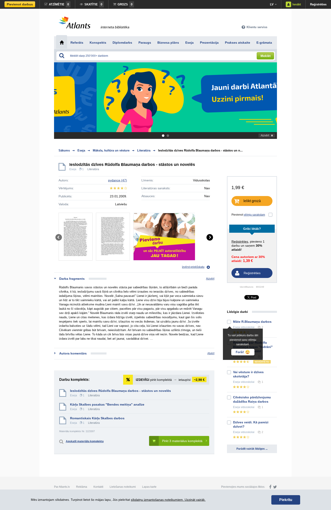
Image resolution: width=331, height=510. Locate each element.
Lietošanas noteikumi (123, 486)
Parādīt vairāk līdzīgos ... (252, 448)
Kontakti (98, 486)
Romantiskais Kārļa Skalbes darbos (97, 418)
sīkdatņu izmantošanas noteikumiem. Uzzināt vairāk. (168, 499)
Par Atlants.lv (62, 486)
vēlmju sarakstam (254, 214)
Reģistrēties (318, 4)
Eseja (72, 169)
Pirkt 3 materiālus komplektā (182, 441)
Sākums (64, 150)
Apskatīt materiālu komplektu (85, 441)
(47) (117, 180)
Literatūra (93, 169)
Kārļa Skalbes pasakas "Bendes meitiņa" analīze (107, 404)
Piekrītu (285, 500)
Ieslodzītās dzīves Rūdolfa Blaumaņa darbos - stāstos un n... (200, 150)
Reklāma (81, 486)
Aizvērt (265, 135)
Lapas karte (149, 486)
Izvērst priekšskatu (193, 267)
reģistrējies (239, 241)
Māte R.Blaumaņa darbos (252, 321)
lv (272, 4)
